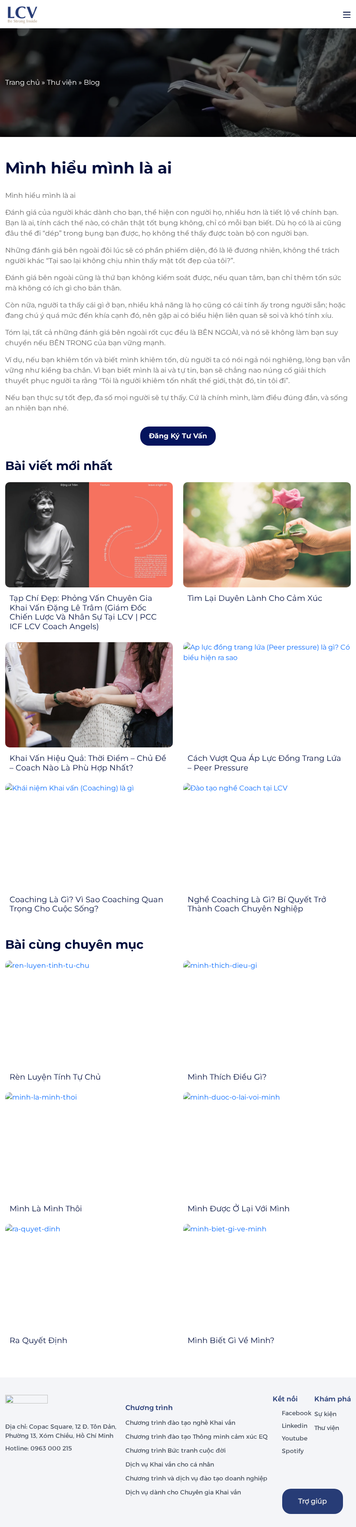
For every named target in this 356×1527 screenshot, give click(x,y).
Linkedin (294, 1426)
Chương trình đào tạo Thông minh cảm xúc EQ (196, 1436)
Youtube (294, 1438)
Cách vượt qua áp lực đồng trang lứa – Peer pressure (264, 763)
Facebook (296, 1413)
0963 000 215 (51, 1448)
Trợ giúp (312, 1501)
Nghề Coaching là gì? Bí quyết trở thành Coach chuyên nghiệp (257, 904)
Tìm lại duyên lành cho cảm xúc (255, 598)
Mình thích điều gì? (227, 1077)
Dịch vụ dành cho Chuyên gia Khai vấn (184, 1492)
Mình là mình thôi (46, 1209)
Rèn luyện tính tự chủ (55, 1077)
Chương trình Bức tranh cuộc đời (176, 1450)
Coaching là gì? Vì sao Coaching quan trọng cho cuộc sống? (86, 904)
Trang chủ (22, 82)
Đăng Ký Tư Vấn (178, 436)
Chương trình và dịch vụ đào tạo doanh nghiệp (197, 1478)
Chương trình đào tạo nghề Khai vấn (181, 1423)
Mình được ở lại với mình (239, 1209)
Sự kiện (325, 1414)
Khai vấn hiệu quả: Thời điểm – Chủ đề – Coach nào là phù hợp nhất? (88, 763)
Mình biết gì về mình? (231, 1340)
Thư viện (62, 82)
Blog (92, 82)
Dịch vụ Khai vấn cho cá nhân (170, 1464)
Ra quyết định (38, 1340)
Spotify (292, 1451)
